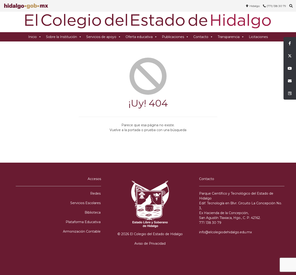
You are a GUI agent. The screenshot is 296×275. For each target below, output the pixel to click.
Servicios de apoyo (101, 37)
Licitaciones (258, 37)
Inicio (32, 37)
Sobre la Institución (61, 37)
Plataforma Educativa (83, 222)
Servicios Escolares (85, 203)
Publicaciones (173, 37)
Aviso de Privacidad (150, 243)
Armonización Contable (82, 231)
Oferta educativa (139, 37)
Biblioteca (93, 212)
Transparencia (229, 37)
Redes (95, 193)
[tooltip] (290, 43)
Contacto (200, 37)
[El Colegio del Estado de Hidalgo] (148, 22)
